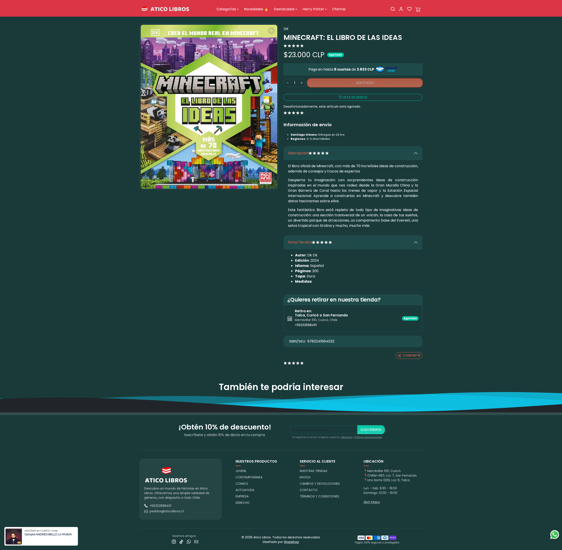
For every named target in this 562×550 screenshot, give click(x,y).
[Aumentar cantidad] (302, 83)
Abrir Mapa (372, 502)
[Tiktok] (181, 542)
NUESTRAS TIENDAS (313, 471)
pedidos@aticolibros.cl (167, 511)
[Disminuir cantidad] (288, 83)
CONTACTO (309, 490)
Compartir (411, 355)
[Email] (196, 542)
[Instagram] (174, 542)
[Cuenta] (401, 9)
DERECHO (243, 502)
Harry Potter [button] (313, 9)
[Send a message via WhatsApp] (554, 534)
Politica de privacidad (368, 437)
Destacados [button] (284, 9)
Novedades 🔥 (256, 9)
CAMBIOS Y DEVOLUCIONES (320, 483)
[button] (393, 9)
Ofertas (339, 9)
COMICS (242, 483)
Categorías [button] (226, 9)
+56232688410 (306, 325)
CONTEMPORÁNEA (249, 477)
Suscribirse (371, 429)
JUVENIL (241, 471)
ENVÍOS (305, 477)
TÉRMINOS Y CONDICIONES (319, 496)
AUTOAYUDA (245, 490)
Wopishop (291, 542)
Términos (346, 437)
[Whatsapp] (189, 542)
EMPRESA (242, 496)
